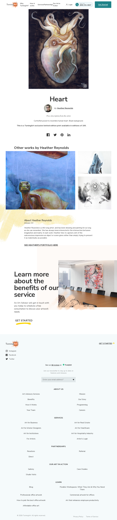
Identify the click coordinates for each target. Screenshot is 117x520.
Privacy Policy (78, 517)
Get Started (103, 4)
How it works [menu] (32, 4)
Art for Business (31, 422)
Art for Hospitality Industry (82, 433)
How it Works (31, 405)
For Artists (31, 439)
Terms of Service (92, 517)
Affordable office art (31, 505)
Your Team (31, 410)
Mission (82, 394)
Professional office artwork (31, 495)
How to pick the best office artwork (31, 500)
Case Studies (82, 469)
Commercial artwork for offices (82, 495)
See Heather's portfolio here (41, 245)
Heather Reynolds (65, 108)
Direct (31, 456)
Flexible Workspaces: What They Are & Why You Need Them (82, 488)
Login (70, 5)
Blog (31, 487)
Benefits (31, 399)
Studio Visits (31, 474)
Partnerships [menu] (48, 5)
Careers (82, 410)
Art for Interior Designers (31, 428)
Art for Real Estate (82, 422)
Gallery (31, 469)
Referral (82, 451)
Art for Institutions (31, 433)
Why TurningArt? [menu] (24, 4)
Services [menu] (41, 5)
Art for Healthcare (82, 428)
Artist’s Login (82, 439)
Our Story (82, 399)
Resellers (31, 451)
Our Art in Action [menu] (56, 4)
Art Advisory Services (31, 394)
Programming (82, 405)
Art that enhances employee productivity (82, 500)
